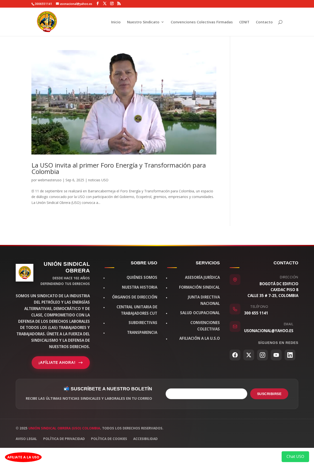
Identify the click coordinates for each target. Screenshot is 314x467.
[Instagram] (262, 355)
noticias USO (98, 180)
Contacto (264, 22)
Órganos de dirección (134, 297)
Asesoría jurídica (202, 277)
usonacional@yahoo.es (268, 330)
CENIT (244, 22)
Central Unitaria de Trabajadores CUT (137, 310)
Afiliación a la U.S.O (199, 338)
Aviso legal (26, 438)
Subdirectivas (143, 322)
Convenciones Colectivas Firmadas (202, 22)
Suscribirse (269, 394)
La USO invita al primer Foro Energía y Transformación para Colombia (118, 168)
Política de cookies (109, 438)
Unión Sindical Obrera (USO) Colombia (64, 428)
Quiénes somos (142, 277)
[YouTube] (276, 355)
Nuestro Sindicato (143, 22)
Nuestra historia (139, 287)
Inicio (116, 22)
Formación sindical (199, 287)
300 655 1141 (256, 313)
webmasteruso (50, 180)
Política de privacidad (64, 438)
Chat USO (295, 456)
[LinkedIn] (290, 355)
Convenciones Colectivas (205, 325)
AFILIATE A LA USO (23, 457)
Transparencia (142, 332)
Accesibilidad (145, 438)
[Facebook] (235, 355)
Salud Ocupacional (200, 312)
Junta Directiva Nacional (204, 300)
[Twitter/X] (248, 355)
